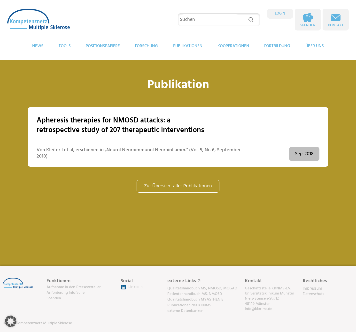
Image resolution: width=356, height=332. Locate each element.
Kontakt (336, 25)
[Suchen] (251, 19)
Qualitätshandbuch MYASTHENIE (195, 299)
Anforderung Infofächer (66, 293)
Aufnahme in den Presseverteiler (73, 287)
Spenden (307, 25)
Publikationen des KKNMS (189, 305)
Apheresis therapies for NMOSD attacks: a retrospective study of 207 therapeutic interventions (120, 125)
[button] (10, 321)
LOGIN (280, 13)
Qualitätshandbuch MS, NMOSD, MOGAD (202, 288)
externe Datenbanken (185, 311)
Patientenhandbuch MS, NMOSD (194, 294)
